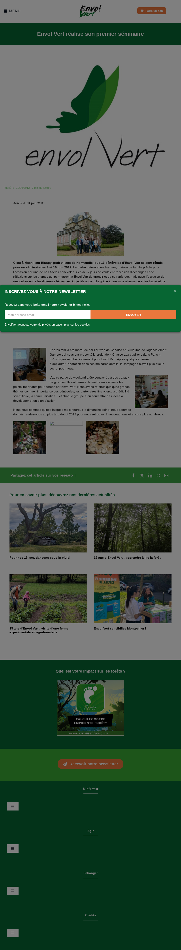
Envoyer (133, 315)
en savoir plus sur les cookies (71, 324)
